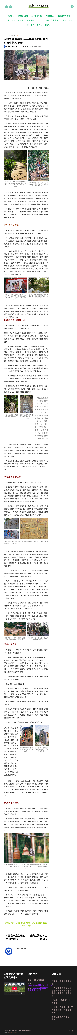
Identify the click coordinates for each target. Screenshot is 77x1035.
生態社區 (66, 21)
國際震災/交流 (64, 16)
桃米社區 (9, 21)
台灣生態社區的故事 (11, 35)
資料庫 (30, 25)
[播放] (5, 993)
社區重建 (50, 16)
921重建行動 (36, 16)
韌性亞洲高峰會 (43, 25)
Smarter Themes (12, 1032)
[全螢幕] (23, 993)
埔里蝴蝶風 (31, 21)
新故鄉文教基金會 (11, 46)
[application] (14, 988)
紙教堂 (20, 21)
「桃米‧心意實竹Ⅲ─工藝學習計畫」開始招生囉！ (62, 1010)
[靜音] (21, 993)
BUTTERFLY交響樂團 (49, 21)
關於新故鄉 (23, 16)
